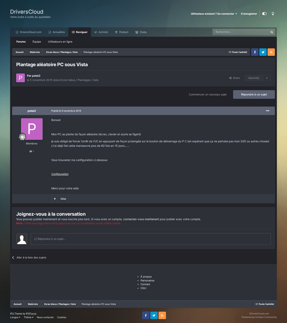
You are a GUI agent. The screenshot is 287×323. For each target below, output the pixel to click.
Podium (123, 32)
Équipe (37, 41)
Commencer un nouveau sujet (208, 94)
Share (235, 77)
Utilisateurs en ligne (60, 41)
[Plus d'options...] (268, 111)
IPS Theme (16, 313)
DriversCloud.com (30, 32)
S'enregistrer (249, 13)
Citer (63, 198)
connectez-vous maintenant (141, 219)
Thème (28, 317)
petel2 (36, 75)
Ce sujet (258, 31)
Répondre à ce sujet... (51, 238)
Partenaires (147, 280)
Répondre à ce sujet (254, 94)
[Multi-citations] (55, 199)
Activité (103, 32)
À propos (146, 276)
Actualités (58, 32)
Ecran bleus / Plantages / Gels (79, 80)
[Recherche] (272, 32)
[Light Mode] (273, 13)
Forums (21, 41)
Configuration (60, 174)
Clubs (143, 32)
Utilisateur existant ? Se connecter (213, 13)
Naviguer (81, 32)
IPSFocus (31, 313)
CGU (143, 288)
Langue (14, 317)
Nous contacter (45, 317)
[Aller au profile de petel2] (20, 78)
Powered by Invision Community (259, 317)
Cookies (61, 317)
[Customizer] (264, 13)
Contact (145, 284)
